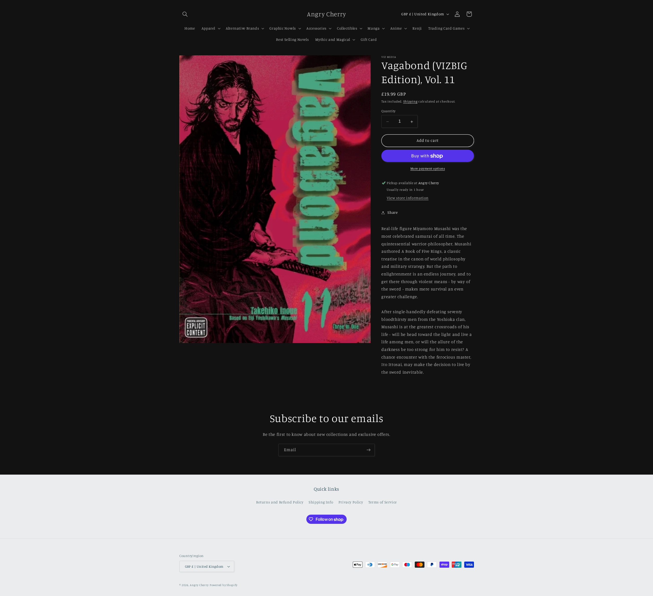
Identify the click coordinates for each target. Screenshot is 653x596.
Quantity (388, 111)
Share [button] (392, 212)
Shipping (410, 102)
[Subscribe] (368, 450)
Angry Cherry (199, 585)
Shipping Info (321, 502)
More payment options (427, 169)
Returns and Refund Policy (280, 502)
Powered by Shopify (223, 585)
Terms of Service (382, 502)
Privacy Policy (350, 502)
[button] (185, 14)
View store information (408, 198)
